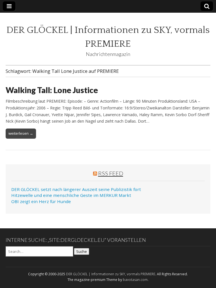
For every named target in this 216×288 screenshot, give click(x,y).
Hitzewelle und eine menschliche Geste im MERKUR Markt (71, 195)
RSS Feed (110, 173)
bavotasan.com (135, 279)
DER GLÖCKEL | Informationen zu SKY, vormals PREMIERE (110, 274)
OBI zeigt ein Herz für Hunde (41, 201)
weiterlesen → (20, 133)
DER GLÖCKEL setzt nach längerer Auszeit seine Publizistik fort (76, 189)
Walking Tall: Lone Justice (52, 90)
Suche (81, 251)
